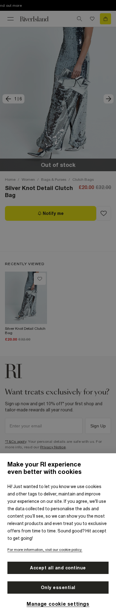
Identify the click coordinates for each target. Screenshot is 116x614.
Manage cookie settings (58, 604)
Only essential (58, 587)
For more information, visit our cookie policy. (44, 549)
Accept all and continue (58, 567)
